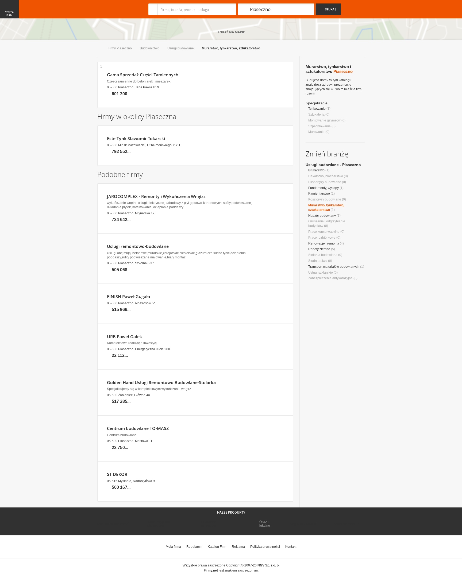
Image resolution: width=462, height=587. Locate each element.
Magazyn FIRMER (303, 524)
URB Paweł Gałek (124, 337)
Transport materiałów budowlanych (333, 267)
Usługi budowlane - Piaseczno (333, 165)
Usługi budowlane (180, 48)
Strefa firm (9, 14)
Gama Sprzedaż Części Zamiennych (142, 75)
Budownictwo (149, 48)
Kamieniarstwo (319, 193)
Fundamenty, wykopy (323, 188)
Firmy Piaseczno (120, 48)
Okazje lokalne (264, 523)
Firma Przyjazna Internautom (158, 524)
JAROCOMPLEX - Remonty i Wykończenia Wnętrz (156, 196)
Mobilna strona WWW (113, 524)
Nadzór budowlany (322, 216)
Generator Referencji (208, 524)
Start (98, 49)
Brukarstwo (316, 170)
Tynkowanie (317, 109)
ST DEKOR (117, 474)
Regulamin (194, 547)
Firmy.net (113, 9)
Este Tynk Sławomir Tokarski (136, 138)
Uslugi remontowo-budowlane (138, 246)
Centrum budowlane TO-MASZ (138, 428)
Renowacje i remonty (323, 243)
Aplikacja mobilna (347, 524)
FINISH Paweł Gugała (128, 297)
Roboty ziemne (319, 249)
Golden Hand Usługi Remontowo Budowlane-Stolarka (161, 382)
